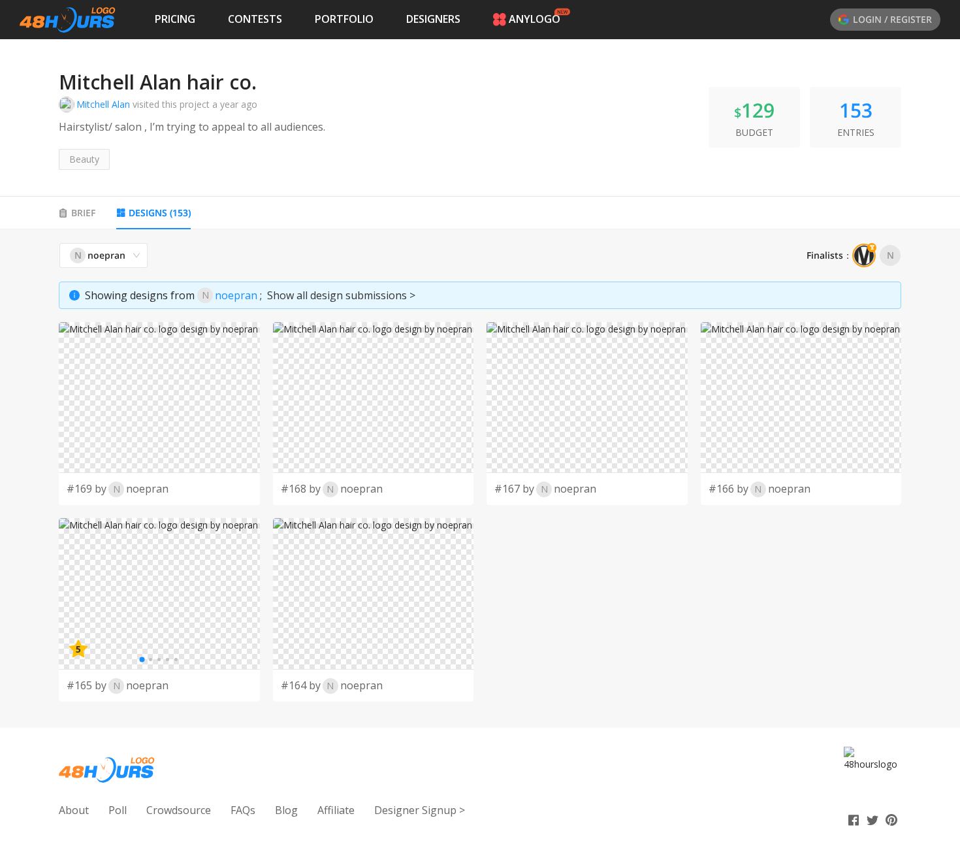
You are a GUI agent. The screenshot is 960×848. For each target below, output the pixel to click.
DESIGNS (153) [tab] (160, 212)
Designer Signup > (419, 810)
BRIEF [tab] (83, 212)
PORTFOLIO (344, 19)
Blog (286, 810)
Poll (117, 810)
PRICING (175, 19)
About (74, 810)
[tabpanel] (480, 472)
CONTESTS (255, 19)
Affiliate (336, 810)
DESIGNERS (433, 19)
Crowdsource (178, 810)
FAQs (243, 810)
